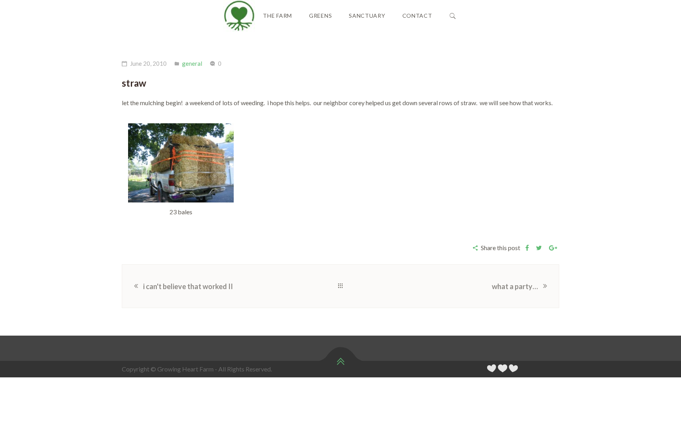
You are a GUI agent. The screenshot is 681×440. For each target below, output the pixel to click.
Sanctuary (367, 15)
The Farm (277, 15)
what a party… (515, 286)
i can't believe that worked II (188, 286)
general (192, 63)
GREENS (320, 15)
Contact (417, 15)
